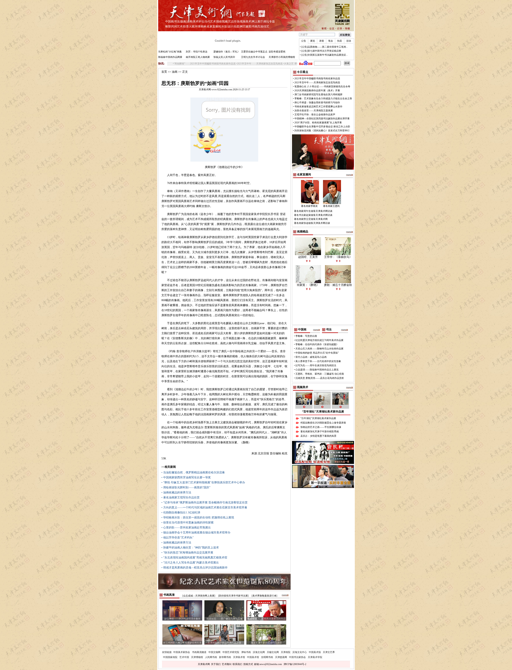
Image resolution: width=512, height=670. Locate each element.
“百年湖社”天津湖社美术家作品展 (323, 411)
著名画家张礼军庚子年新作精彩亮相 (319, 431)
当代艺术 (210, 21)
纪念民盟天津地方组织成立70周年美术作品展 (319, 340)
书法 (177, 21)
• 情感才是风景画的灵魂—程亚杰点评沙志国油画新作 (194, 567)
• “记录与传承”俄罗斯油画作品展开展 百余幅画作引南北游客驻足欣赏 (204, 502)
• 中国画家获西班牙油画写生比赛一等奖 (186, 477)
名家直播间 (214, 26)
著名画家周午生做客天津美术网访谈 (313, 211)
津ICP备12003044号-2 (295, 664)
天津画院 (285, 652)
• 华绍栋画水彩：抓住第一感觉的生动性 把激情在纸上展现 (197, 517)
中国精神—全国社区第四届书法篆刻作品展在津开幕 (322, 118)
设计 (230, 26)
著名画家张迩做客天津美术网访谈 (312, 223)
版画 (183, 21)
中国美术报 (315, 652)
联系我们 (237, 664)
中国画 (169, 21)
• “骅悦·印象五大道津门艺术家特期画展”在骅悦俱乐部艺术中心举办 (203, 482)
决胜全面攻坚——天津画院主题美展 (313, 110)
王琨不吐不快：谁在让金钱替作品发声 (314, 114)
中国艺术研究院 (230, 652)
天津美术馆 (239, 657)
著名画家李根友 (309, 206)
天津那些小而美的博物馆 (282, 57)
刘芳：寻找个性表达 (196, 51)
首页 (164, 71)
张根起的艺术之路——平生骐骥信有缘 (320, 427)
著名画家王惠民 (331, 206)
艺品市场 (233, 21)
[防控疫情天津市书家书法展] (233, 595)
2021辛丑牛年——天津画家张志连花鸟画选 (237, 63)
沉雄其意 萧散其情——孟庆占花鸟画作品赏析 (319, 378)
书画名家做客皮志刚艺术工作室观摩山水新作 (318, 106)
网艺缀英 (245, 26)
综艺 (266, 26)
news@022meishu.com (271, 664)
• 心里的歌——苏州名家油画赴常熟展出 (186, 527)
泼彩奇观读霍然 (277, 51)
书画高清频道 (199, 652)
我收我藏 (222, 21)
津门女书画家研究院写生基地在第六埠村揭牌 (318, 94)
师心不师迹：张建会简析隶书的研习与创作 (317, 102)
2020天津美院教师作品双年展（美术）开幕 (317, 90)
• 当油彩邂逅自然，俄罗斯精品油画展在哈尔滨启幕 (193, 472)
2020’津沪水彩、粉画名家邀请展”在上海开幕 (318, 122)
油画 (189, 21)
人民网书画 (211, 657)
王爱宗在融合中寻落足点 (254, 51)
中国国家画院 (170, 657)
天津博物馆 (197, 657)
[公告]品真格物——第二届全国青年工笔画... (324, 46)
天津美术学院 (315, 657)
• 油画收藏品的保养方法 (176, 492)
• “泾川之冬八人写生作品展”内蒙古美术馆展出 (190, 562)
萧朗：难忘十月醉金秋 (338, 285)
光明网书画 (267, 657)
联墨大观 (188, 26)
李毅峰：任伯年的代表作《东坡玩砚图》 (317, 344)
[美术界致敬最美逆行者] (264, 595)
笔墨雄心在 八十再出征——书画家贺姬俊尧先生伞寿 (322, 86)
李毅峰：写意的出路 (306, 336)
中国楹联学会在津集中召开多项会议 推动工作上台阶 (322, 126)
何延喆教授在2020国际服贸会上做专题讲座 (323, 422)
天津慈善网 (281, 657)
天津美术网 (204, 664)
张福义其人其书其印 (224, 57)
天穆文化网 (273, 652)
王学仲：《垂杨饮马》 (338, 257)
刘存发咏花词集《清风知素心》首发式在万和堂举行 (322, 130)
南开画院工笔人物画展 (198, 57)
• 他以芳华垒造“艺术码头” (177, 537)
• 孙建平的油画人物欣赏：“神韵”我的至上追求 (190, 547)
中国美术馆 (253, 657)
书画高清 (257, 26)
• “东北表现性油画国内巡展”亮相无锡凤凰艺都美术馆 (194, 557)
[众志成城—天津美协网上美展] (198, 595)
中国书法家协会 (297, 657)
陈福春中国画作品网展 (170, 57)
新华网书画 (225, 657)
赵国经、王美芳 (308, 257)
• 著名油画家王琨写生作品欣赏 (180, 497)
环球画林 (200, 26)
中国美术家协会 (181, 652)
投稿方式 (248, 664)
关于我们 (216, 664)
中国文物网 (214, 652)
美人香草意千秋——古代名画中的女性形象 (318, 361)
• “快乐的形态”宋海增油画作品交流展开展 (187, 552)
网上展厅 (257, 21)
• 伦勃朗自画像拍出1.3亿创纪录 (180, 512)
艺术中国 (184, 657)
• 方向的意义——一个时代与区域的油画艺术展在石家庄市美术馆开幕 (204, 507)
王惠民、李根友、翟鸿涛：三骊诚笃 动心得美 (319, 373)
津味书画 (246, 652)
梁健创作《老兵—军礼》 (226, 51)
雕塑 (168, 26)
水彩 (224, 26)
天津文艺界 (329, 652)
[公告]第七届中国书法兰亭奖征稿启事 (321, 50)
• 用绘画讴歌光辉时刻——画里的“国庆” (185, 487)
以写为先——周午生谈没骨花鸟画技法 (315, 365)
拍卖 (236, 26)
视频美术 (245, 21)
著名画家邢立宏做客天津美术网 (311, 219)
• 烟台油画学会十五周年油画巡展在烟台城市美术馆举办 (195, 532)
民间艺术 (177, 26)
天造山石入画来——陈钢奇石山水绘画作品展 (319, 348)
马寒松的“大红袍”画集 (170, 51)
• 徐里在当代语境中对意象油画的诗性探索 (187, 522)
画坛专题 (269, 21)
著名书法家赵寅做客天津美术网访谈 (313, 215)
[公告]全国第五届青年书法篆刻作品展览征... (324, 54)
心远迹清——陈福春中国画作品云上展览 (317, 369)
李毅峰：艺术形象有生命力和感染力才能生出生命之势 (323, 98)
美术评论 (198, 21)
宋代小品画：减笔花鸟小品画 (311, 357)
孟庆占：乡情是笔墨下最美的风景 (318, 436)
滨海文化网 (259, 652)
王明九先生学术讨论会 (253, 57)
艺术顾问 (226, 664)
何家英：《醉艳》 (308, 285)
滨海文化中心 (299, 652)
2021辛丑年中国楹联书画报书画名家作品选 (317, 78)
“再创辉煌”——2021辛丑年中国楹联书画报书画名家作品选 (182, 63)
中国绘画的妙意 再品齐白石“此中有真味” (317, 352)
